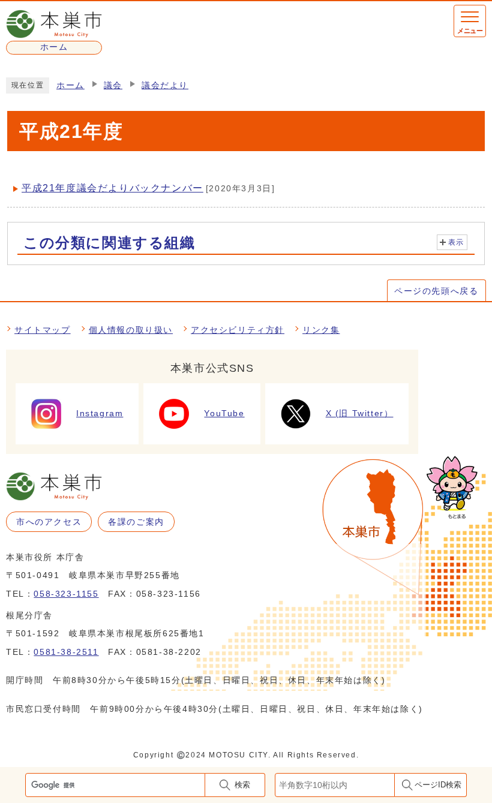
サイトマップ (42, 330)
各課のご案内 (136, 522)
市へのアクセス (49, 522)
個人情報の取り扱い (131, 330)
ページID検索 (438, 784)
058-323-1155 (66, 594)
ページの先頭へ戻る (436, 291)
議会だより (165, 85)
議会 (113, 85)
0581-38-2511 (66, 652)
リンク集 (321, 330)
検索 (242, 784)
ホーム (70, 85)
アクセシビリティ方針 (237, 330)
